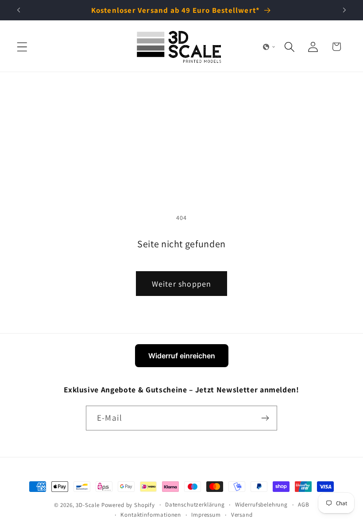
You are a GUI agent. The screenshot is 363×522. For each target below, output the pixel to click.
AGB (303, 504)
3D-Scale (88, 505)
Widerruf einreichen (181, 355)
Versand (242, 514)
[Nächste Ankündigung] (344, 10)
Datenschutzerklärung (195, 504)
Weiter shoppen (182, 284)
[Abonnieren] (265, 418)
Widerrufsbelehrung (261, 504)
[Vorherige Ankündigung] (18, 10)
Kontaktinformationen (150, 514)
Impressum (206, 514)
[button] (22, 46)
